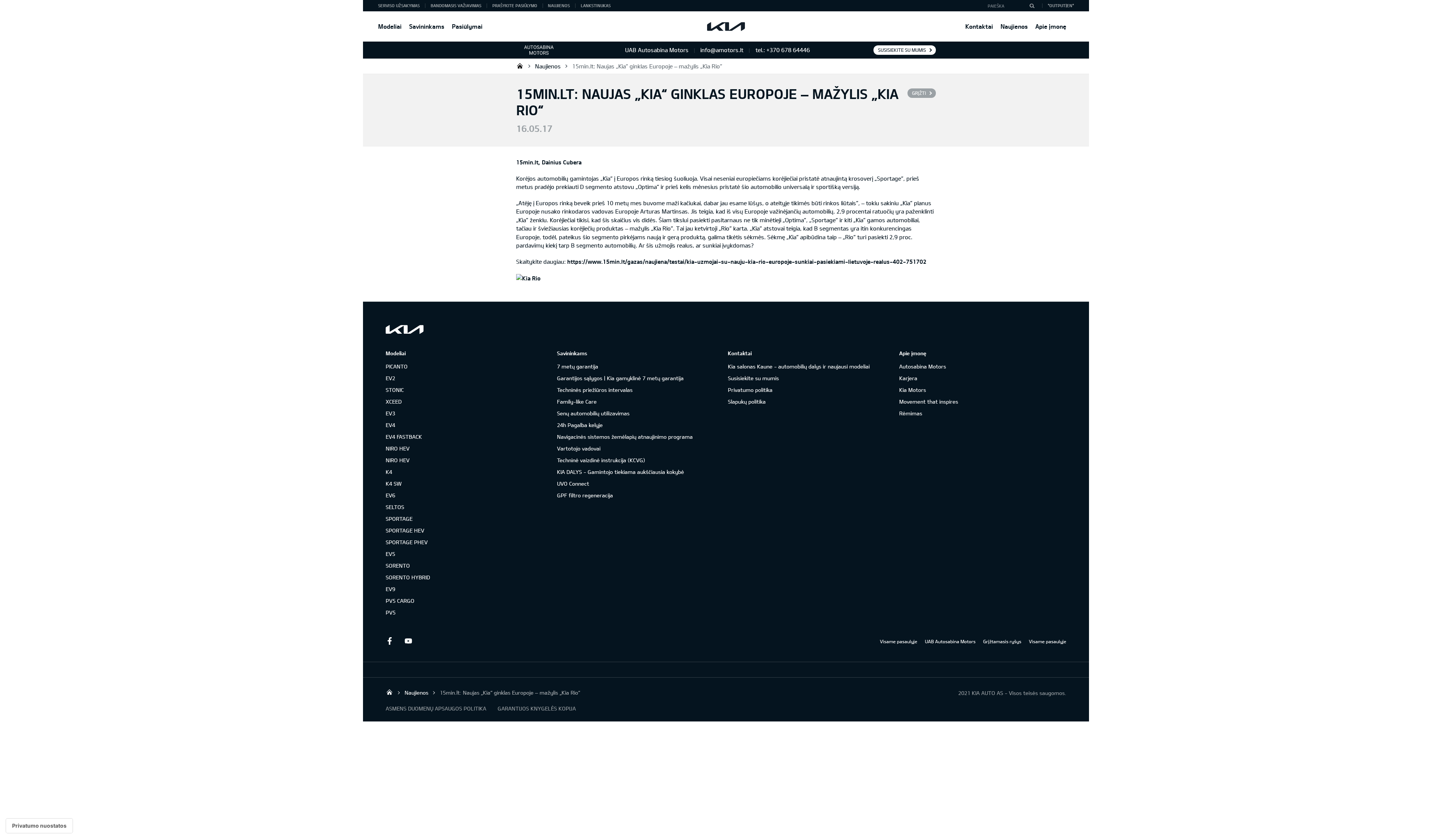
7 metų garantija (577, 366)
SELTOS (395, 507)
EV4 (390, 425)
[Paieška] (1032, 6)
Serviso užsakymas (399, 5)
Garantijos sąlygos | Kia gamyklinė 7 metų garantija (620, 378)
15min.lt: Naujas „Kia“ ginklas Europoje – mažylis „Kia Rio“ (647, 66)
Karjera (908, 378)
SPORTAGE (399, 518)
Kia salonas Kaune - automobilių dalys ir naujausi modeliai (799, 366)
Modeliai (390, 26)
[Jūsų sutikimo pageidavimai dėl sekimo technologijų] (39, 826)
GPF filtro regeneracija (585, 495)
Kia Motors (912, 390)
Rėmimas (910, 413)
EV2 (390, 378)
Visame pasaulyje (898, 641)
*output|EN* (1061, 5)
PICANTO (397, 366)
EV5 (390, 554)
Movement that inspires (928, 401)
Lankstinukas (596, 5)
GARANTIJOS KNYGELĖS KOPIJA (537, 708)
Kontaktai (979, 26)
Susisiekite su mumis (902, 50)
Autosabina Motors (922, 366)
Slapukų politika (747, 401)
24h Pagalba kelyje (580, 425)
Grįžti (919, 93)
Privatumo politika (750, 390)
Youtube (408, 641)
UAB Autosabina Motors (950, 641)
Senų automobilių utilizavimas (593, 413)
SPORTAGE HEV (405, 530)
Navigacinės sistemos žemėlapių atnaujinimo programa (625, 436)
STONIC (395, 390)
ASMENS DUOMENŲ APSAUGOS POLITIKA (436, 708)
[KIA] (726, 26)
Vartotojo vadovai (578, 448)
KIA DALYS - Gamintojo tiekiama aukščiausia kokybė (620, 472)
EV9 (390, 589)
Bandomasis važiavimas (456, 5)
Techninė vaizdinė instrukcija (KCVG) (601, 460)
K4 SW (394, 483)
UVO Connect (573, 483)
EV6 (390, 495)
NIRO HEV (398, 448)
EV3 (390, 413)
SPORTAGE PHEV (407, 542)
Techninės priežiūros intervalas (595, 390)
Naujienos (1014, 26)
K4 (389, 472)
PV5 (391, 612)
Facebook (389, 641)
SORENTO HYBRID (408, 577)
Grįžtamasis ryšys (1002, 641)
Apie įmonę (1050, 26)
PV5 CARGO (400, 601)
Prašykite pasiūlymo (514, 5)
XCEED (394, 401)
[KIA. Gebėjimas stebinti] (405, 329)
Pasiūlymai (467, 26)
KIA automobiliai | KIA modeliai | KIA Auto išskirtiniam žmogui (520, 66)
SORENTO (398, 565)
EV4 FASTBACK (404, 436)
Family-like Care (577, 401)
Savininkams (426, 26)
